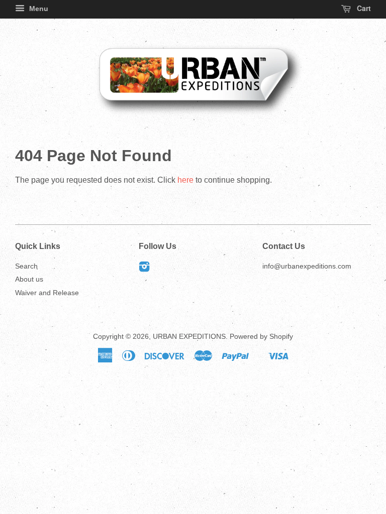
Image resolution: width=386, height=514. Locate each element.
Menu (37, 9)
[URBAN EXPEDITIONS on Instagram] (144, 269)
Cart (363, 8)
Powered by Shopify (261, 336)
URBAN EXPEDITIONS (189, 336)
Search (26, 266)
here (185, 180)
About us (29, 279)
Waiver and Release (47, 293)
